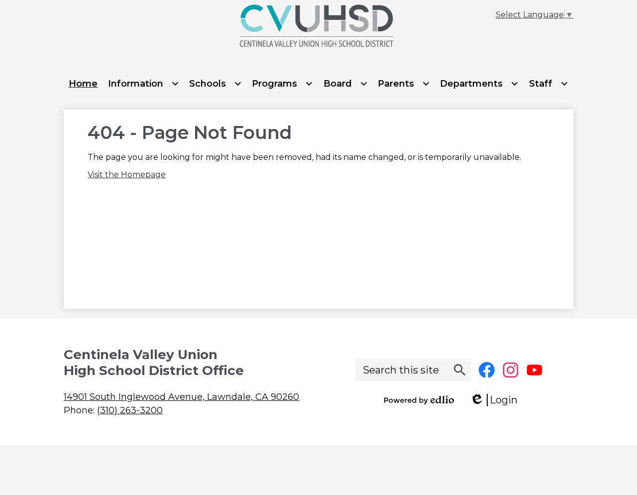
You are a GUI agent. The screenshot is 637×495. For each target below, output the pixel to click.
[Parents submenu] (404, 84)
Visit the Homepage (127, 174)
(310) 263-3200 (130, 410)
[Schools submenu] (215, 84)
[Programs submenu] (282, 84)
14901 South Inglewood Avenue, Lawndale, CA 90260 (181, 396)
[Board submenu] (345, 84)
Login (497, 400)
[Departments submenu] (479, 84)
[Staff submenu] (548, 84)
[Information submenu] (143, 84)
